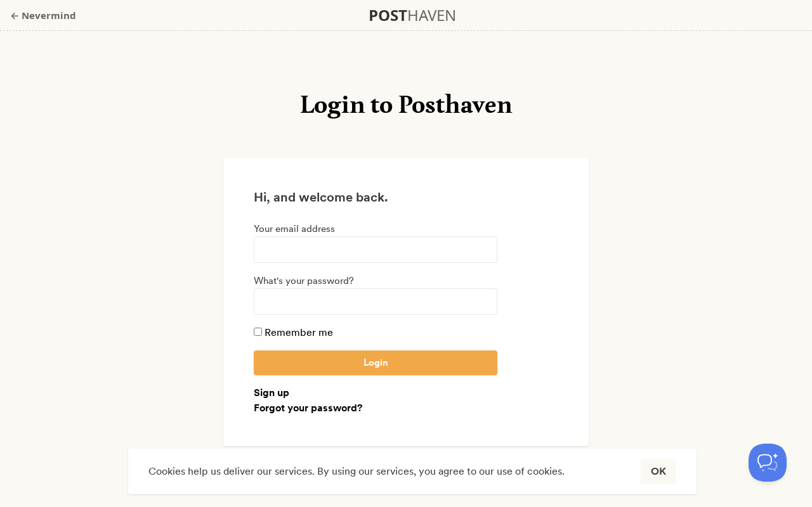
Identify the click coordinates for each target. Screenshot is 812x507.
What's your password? (304, 280)
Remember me (297, 332)
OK (658, 471)
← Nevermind (43, 15)
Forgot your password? (308, 408)
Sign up (271, 393)
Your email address (294, 228)
